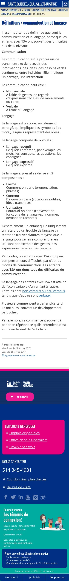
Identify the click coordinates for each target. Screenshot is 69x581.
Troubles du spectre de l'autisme (40, 10)
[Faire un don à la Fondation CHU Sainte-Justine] (18, 388)
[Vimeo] (43, 497)
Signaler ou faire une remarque (20, 355)
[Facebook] (5, 497)
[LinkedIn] (20, 497)
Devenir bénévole (22, 447)
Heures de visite (19, 487)
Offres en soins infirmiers (28, 440)
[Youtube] (28, 497)
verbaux (44, 295)
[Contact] (65, 4)
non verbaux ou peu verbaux (43, 291)
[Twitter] (13, 497)
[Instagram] (35, 497)
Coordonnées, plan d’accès (27, 479)
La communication (21, 14)
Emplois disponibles (24, 433)
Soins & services (9, 10)
